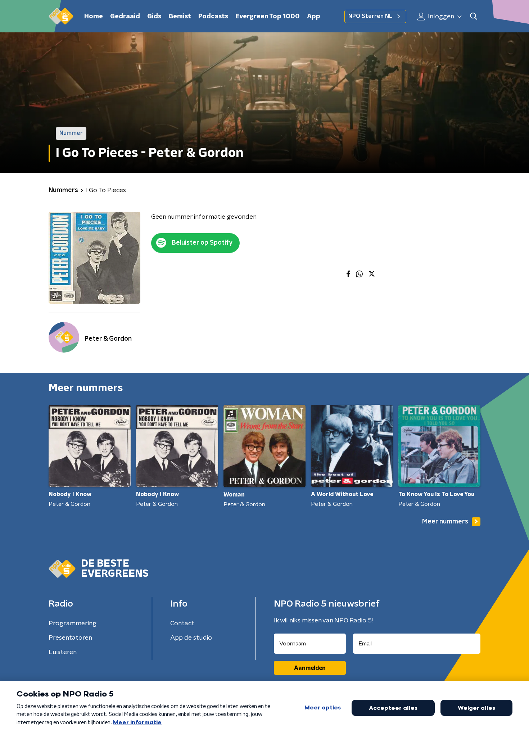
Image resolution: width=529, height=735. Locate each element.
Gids (154, 16)
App (313, 16)
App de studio (191, 638)
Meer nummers (445, 521)
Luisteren (63, 652)
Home (93, 16)
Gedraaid (125, 16)
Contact (182, 623)
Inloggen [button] (440, 16)
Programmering (72, 623)
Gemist (179, 16)
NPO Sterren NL (370, 16)
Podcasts (213, 16)
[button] (473, 16)
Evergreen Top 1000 (267, 16)
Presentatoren (70, 638)
